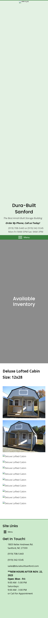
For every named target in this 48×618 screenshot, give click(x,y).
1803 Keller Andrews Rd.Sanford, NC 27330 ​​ (20, 546)
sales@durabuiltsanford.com (23, 565)
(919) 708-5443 (16, 228)
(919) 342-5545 (36, 228)
